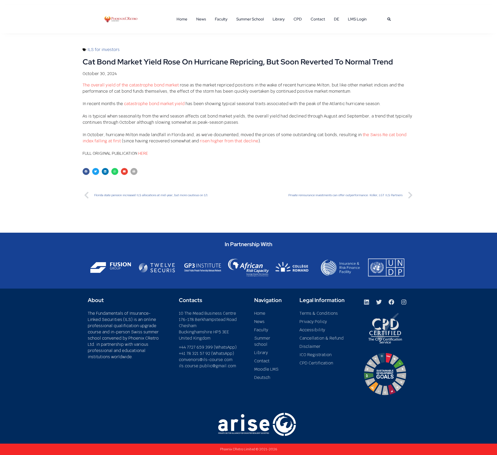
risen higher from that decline (229, 141)
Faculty (221, 19)
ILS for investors (103, 49)
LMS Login (357, 19)
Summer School (250, 19)
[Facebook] (391, 302)
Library (279, 19)
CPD (298, 19)
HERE (143, 153)
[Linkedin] (366, 302)
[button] (389, 19)
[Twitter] (379, 302)
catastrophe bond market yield (154, 103)
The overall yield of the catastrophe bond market (131, 85)
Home (182, 19)
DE (336, 19)
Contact (318, 19)
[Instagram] (404, 302)
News (201, 19)
